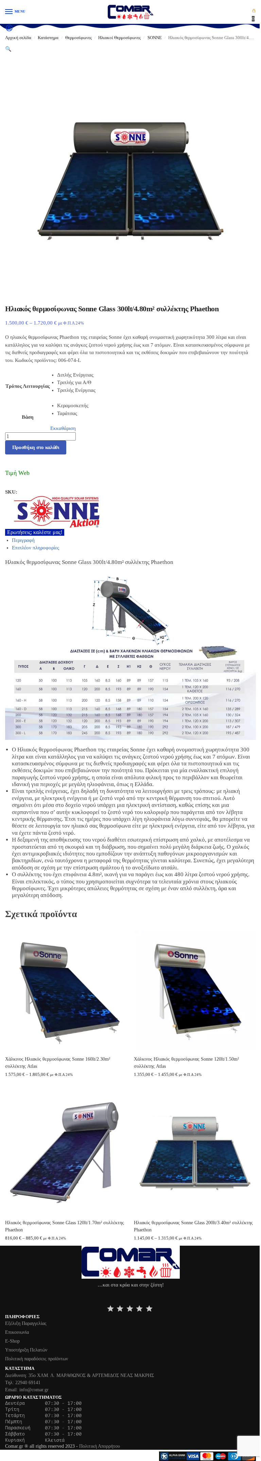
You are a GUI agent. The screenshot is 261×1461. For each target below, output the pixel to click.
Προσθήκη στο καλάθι (35, 447)
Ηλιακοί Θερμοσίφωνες (119, 37)
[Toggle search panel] (7, 38)
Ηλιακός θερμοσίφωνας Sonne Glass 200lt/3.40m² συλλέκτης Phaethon (193, 1226)
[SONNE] (130, 512)
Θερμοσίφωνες (78, 37)
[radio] (76, 375)
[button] (254, 14)
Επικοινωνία (17, 1332)
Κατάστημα (48, 37)
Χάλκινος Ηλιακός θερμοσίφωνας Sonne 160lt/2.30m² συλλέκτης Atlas (57, 1062)
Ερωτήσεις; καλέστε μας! (34, 532)
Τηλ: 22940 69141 (22, 1382)
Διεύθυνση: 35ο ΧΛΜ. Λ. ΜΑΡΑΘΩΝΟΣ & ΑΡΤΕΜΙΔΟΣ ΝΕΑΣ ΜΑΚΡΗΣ (79, 1375)
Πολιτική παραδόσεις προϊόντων (36, 1358)
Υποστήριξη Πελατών (26, 1349)
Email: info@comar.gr (27, 1389)
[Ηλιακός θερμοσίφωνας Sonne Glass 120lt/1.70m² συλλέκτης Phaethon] (66, 1153)
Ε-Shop (12, 1341)
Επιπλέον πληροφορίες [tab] (35, 547)
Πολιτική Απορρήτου (99, 1446)
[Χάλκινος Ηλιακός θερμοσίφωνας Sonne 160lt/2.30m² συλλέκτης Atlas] (66, 989)
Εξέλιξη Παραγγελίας (26, 1323)
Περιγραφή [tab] (23, 540)
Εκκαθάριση (63, 428)
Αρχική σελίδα (18, 37)
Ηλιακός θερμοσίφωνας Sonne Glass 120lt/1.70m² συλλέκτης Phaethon (64, 1226)
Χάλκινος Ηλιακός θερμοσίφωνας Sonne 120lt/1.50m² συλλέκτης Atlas (186, 1062)
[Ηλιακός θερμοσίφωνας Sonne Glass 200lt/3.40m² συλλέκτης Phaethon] (195, 1153)
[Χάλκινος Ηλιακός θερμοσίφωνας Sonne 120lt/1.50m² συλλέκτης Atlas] (195, 989)
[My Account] (9, 30)
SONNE (154, 37)
